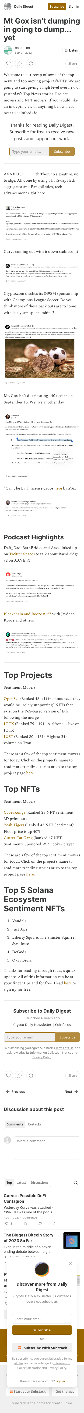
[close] (70, 1263)
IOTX (9, 724)
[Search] (75, 1182)
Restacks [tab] (34, 1124)
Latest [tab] (21, 1182)
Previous (18, 1092)
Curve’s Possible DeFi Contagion (25, 1198)
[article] (42, 1209)
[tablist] (24, 1124)
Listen (73, 50)
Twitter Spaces (22, 554)
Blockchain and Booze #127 (27, 614)
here (58, 488)
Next (68, 1092)
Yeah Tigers (14, 825)
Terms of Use (65, 1048)
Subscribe (57, 6)
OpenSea (11, 699)
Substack (19, 1403)
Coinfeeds (30, 1217)
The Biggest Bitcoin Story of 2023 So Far (28, 1238)
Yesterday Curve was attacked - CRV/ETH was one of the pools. (28, 1209)
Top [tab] (9, 1182)
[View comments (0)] (19, 63)
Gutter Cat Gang (18, 838)
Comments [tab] (15, 1124)
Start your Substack (30, 1391)
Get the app (65, 1391)
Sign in (74, 6)
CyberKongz (14, 812)
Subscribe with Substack (45, 1347)
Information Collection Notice (50, 1052)
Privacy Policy (57, 1368)
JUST (8, 737)
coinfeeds (22, 48)
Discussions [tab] (39, 1182)
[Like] (8, 63)
